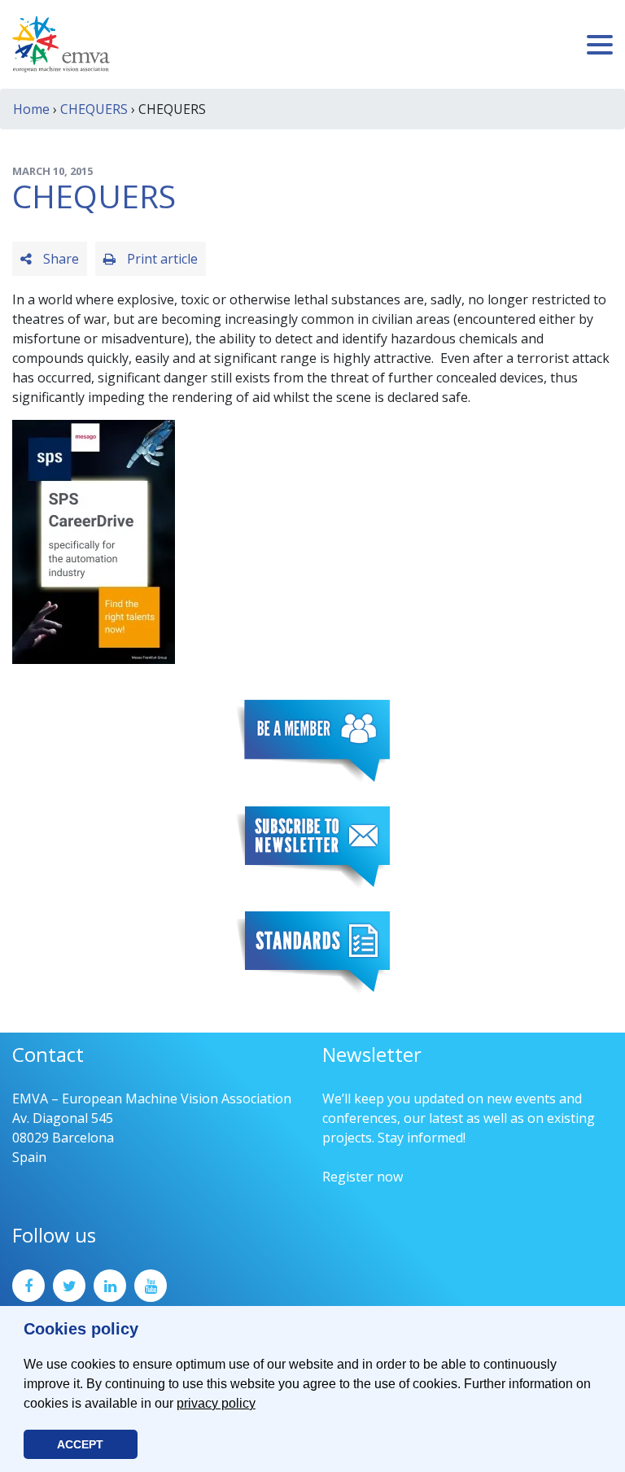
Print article (161, 259)
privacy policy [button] (216, 1403)
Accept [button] (80, 1444)
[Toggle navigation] (600, 45)
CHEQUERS (94, 109)
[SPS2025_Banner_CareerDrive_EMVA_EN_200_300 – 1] (93, 540)
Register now (362, 1177)
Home (31, 109)
